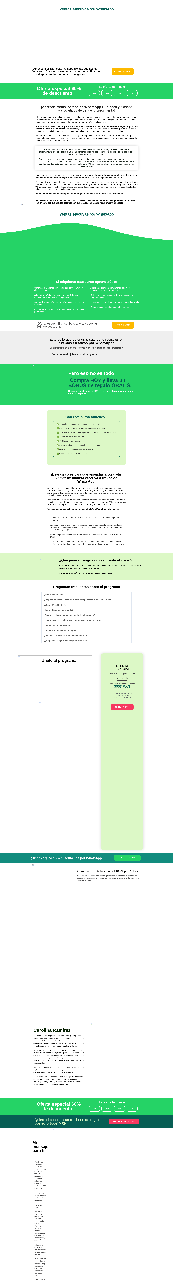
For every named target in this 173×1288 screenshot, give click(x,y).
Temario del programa (74, 354)
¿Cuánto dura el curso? (55, 605)
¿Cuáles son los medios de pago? (60, 630)
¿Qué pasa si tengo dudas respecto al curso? (65, 641)
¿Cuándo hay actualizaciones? (58, 625)
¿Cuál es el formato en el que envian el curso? (66, 636)
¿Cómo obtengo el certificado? (58, 610)
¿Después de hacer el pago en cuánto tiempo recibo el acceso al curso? (78, 600)
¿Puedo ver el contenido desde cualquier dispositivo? (69, 615)
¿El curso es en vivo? (54, 595)
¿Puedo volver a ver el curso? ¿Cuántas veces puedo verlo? (72, 620)
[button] (86, 354)
